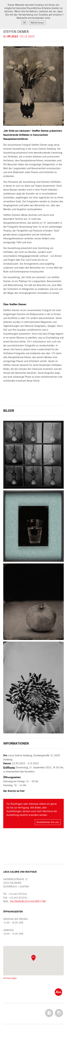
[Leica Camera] (58, 991)
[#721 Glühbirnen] (33, 455)
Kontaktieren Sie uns (48, 822)
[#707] (33, 687)
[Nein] (63, 14)
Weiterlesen (37, 22)
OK (24, 22)
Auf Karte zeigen (10, 978)
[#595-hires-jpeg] (33, 601)
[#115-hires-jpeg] (33, 526)
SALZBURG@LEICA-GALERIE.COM (28, 901)
